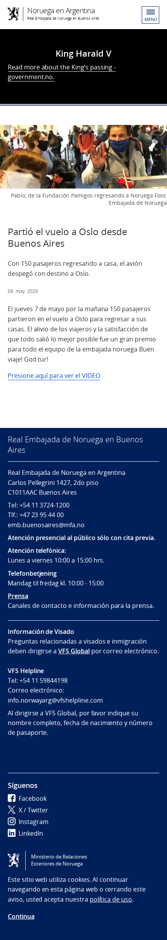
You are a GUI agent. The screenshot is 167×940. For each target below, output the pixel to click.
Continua (21, 916)
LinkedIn (31, 833)
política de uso (111, 899)
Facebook (33, 798)
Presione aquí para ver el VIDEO (54, 375)
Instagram (34, 821)
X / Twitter (33, 810)
